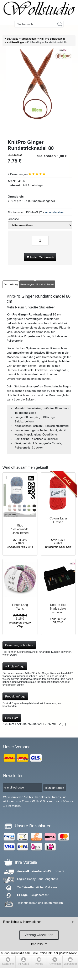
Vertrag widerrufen (39, 935)
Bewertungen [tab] (27, 284)
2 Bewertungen (18, 174)
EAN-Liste (11, 717)
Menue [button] (39, 963)
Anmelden (55, 963)
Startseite (8, 963)
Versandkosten (54, 212)
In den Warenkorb (41, 257)
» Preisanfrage (15, 666)
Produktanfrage (15, 696)
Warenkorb (70, 963)
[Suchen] (59, 24)
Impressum (39, 944)
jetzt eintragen (54, 787)
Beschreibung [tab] (11, 284)
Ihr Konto (23, 963)
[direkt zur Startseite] (39, 10)
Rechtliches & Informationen (22, 921)
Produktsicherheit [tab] (45, 284)
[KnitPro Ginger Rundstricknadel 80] (39, 92)
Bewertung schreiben (19, 645)
